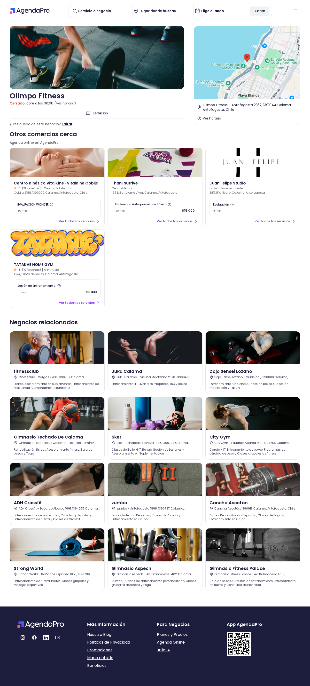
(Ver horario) (65, 103)
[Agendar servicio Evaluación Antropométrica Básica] (155, 207)
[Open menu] (295, 11)
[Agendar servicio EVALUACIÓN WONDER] (57, 207)
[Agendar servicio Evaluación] (253, 207)
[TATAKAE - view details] (57, 244)
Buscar (259, 10)
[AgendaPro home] (30, 11)
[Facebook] (34, 637)
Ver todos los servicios (77, 221)
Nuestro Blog (99, 634)
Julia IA (163, 650)
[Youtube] (57, 637)
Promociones (99, 650)
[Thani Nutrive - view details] (155, 162)
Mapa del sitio (100, 658)
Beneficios (97, 665)
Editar (67, 124)
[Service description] (51, 204)
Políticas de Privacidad (108, 642)
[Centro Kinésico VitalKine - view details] (57, 162)
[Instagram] (22, 637)
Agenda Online (171, 642)
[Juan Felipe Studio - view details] (253, 162)
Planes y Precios (172, 634)
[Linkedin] (46, 637)
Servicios (100, 113)
